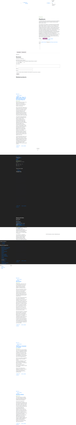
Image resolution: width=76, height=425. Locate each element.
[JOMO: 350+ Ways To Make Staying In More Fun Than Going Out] (21, 85)
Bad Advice (18, 281)
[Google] (40, 46)
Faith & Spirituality (4, 251)
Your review (18, 63)
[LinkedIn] (40, 47)
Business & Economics (5, 248)
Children (3, 250)
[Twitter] (40, 45)
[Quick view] (16, 96)
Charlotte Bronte (4, 249)
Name (17, 68)
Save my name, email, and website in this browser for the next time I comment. (28, 72)
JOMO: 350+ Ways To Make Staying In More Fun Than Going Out (21, 98)
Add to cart (45, 38)
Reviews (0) (24, 52)
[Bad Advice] (21, 269)
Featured (3, 252)
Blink (17, 159)
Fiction (3, 253)
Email (17, 70)
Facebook (3, 242)
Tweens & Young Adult (5, 262)
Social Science (4, 260)
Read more (18, 145)
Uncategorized (4, 263)
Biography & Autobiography (6, 247)
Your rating (18, 62)
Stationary (3, 261)
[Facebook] (40, 44)
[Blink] (19, 151)
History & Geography (5, 256)
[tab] (18, 52)
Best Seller (3, 246)
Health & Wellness (4, 255)
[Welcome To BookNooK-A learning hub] (32, 3)
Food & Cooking (4, 254)
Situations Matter (20, 394)
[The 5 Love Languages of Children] (21, 334)
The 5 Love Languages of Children (21, 346)
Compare (48, 39)
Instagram (3, 243)
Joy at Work (18, 224)
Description (19, 52)
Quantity (40, 38)
